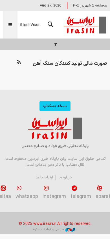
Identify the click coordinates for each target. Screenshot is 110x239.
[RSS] (18, 62)
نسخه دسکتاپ (55, 106)
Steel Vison (30, 25)
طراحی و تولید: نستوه (48, 229)
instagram (54, 196)
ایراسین (84, 25)
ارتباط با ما (44, 177)
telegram (81, 196)
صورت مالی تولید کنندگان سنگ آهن (70, 63)
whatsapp (27, 196)
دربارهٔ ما (65, 177)
